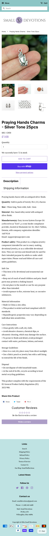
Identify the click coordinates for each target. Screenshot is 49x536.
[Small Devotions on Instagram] (32, 488)
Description (10, 181)
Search (24, 449)
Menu (6, 3)
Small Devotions (31, 522)
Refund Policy (24, 455)
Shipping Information (16, 188)
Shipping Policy (24, 452)
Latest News (25, 475)
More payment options (24, 172)
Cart (45, 3)
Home (4, 31)
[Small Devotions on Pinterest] (27, 488)
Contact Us (24, 465)
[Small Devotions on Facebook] (22, 488)
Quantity (5, 142)
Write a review (24, 422)
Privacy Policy (24, 458)
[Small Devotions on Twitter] (17, 488)
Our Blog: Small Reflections (24, 468)
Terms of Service (24, 461)
